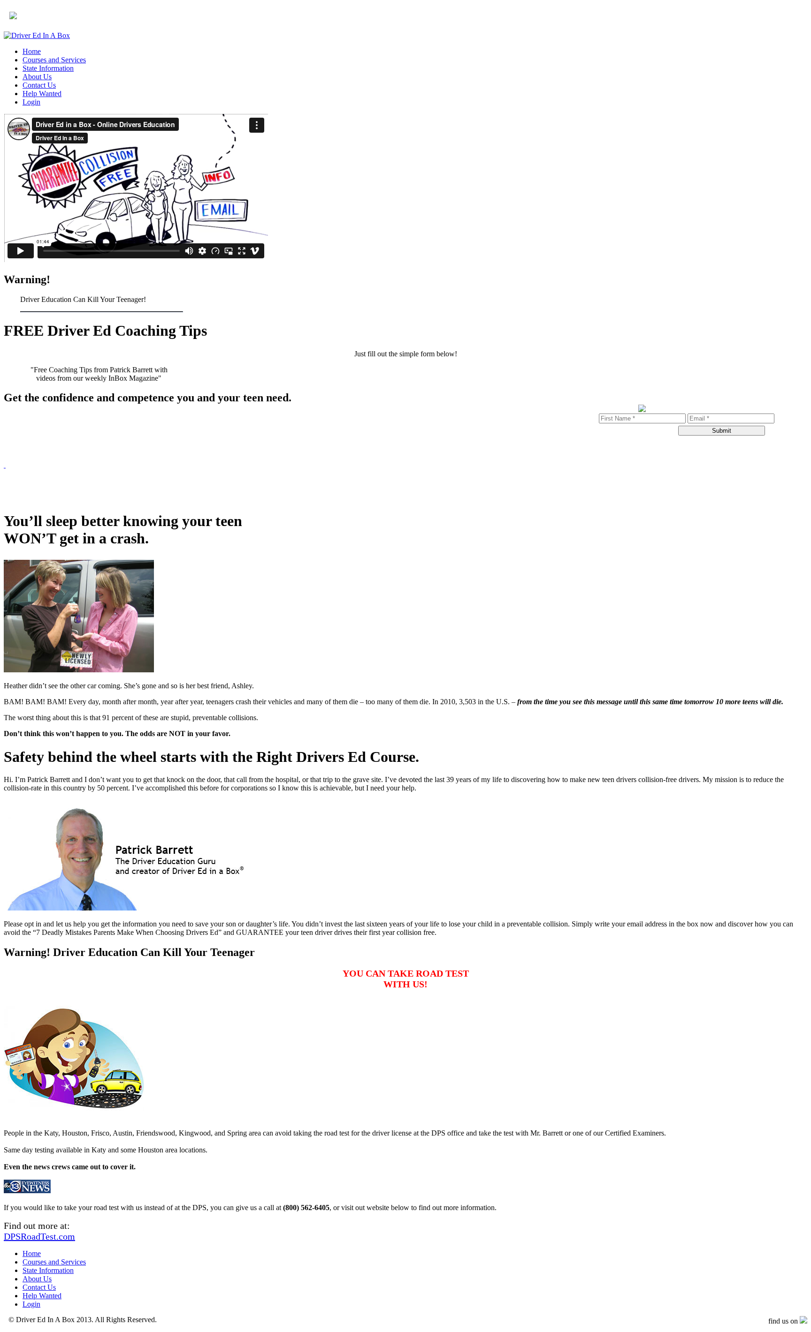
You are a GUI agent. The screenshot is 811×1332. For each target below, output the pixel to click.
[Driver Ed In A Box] (37, 35)
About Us (37, 77)
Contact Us (39, 85)
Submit (721, 430)
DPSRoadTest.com (39, 1236)
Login (31, 102)
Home (32, 51)
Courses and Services (54, 60)
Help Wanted (42, 94)
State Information (48, 68)
